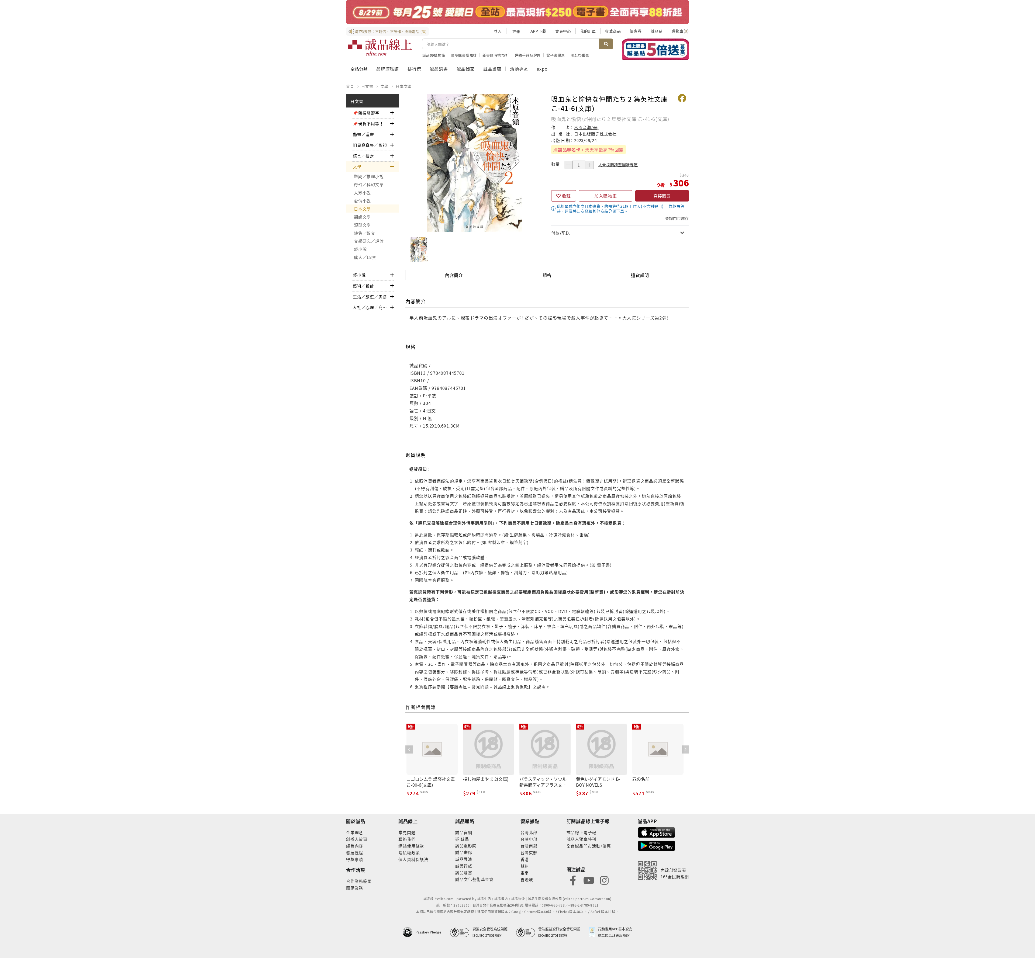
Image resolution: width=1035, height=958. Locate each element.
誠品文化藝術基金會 (474, 879)
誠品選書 (439, 68)
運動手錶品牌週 (528, 55)
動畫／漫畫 (363, 134)
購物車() (680, 31)
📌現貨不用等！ (368, 123)
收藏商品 (613, 31)
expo (542, 68)
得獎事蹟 (354, 859)
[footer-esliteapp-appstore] (656, 832)
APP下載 (538, 31)
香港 (524, 859)
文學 (385, 86)
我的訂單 (588, 31)
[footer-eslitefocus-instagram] (604, 880)
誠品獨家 (466, 68)
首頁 (350, 86)
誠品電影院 (466, 845)
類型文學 (362, 225)
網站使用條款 (411, 846)
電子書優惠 (555, 55)
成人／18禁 (365, 257)
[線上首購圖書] (655, 49)
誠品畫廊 (492, 68)
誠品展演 (463, 859)
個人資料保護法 (413, 859)
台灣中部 (528, 839)
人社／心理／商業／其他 (371, 307)
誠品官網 (463, 832)
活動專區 (519, 68)
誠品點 (657, 31)
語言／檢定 (363, 156)
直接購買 (662, 196)
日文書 (367, 86)
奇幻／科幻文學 (369, 184)
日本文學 (404, 86)
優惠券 (635, 31)
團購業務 (354, 888)
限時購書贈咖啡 (464, 55)
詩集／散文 (364, 233)
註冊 (516, 31)
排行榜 (414, 68)
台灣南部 (528, 846)
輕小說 (360, 249)
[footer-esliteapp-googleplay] (656, 845)
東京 (524, 873)
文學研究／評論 (369, 241)
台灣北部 (528, 832)
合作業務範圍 (359, 881)
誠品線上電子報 (581, 832)
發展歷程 (354, 852)
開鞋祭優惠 (580, 55)
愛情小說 (362, 200)
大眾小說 (362, 192)
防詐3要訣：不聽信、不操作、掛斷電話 (391, 31)
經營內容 (354, 846)
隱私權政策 (409, 852)
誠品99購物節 (433, 55)
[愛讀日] (517, 12)
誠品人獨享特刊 (581, 839)
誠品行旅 (463, 866)
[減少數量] (568, 165)
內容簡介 (454, 275)
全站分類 (359, 68)
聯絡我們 (406, 839)
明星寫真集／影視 (370, 145)
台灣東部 (528, 852)
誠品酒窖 (463, 872)
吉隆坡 (526, 879)
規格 (547, 275)
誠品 (464, 839)
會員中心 (563, 31)
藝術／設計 (363, 286)
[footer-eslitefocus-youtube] (588, 880)
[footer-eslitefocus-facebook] (573, 880)
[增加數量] (589, 165)
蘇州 (524, 866)
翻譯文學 (362, 217)
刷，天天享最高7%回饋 (588, 149)
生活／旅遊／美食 (370, 296)
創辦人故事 (356, 839)
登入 (498, 31)
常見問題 (406, 832)
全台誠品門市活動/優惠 (589, 846)
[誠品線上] (379, 47)
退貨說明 (640, 275)
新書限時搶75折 (495, 55)
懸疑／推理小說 (369, 176)
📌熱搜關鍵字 (366, 113)
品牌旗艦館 (387, 68)
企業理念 (354, 832)
